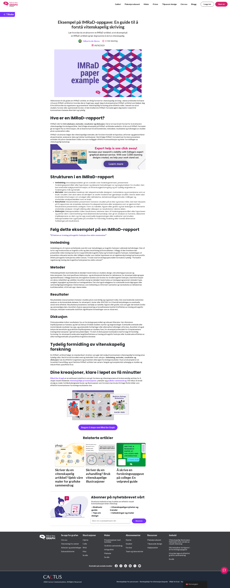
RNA (85, 547)
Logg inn (207, 4)
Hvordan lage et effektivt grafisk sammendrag (179, 554)
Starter (129, 540)
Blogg (193, 4)
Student (129, 544)
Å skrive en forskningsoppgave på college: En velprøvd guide (130, 475)
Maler (146, 4)
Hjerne (85, 540)
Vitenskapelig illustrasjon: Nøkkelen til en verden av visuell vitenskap (179, 542)
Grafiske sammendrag (113, 545)
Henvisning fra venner (70, 544)
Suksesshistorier (68, 551)
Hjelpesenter (152, 547)
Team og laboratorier (134, 551)
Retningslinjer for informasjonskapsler (154, 582)
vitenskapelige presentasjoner (83, 380)
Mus (84, 551)
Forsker (129, 547)
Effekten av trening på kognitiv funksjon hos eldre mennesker (78, 235)
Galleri (118, 4)
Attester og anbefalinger (71, 547)
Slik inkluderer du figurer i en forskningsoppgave (179, 548)
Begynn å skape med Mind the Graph (98, 427)
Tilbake (10, 14)
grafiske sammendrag (116, 380)
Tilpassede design (154, 544)
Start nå (221, 4)
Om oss (184, 4)
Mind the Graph (57, 378)
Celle (85, 544)
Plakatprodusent (132, 4)
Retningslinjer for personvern (127, 582)
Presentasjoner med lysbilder (112, 541)
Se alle (85, 555)
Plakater (107, 553)
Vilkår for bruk (174, 582)
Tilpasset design (169, 4)
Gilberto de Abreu (91, 41)
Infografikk (109, 549)
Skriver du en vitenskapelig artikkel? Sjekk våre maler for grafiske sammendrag (69, 477)
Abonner (139, 521)
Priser (155, 4)
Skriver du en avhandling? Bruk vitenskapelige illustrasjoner (98, 475)
